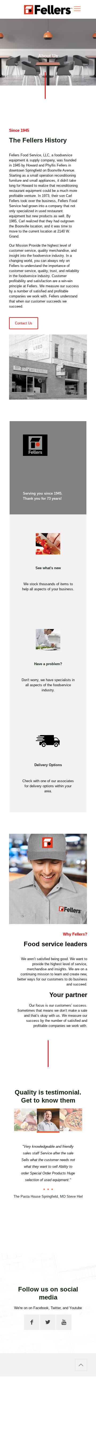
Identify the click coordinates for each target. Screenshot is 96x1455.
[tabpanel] (48, 1169)
